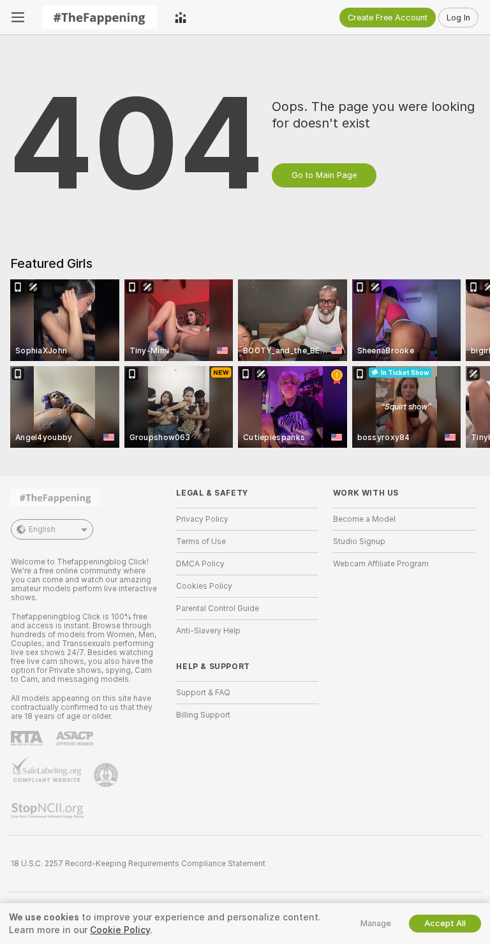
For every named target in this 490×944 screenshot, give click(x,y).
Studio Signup (359, 541)
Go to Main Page (324, 175)
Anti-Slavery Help (208, 630)
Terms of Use (201, 541)
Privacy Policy (202, 519)
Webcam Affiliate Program (381, 563)
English (42, 529)
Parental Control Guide (217, 608)
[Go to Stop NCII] (48, 810)
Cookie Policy (120, 930)
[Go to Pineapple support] (107, 775)
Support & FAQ (203, 692)
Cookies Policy (204, 586)
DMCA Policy (200, 563)
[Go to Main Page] (99, 17)
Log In (458, 17)
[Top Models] (180, 17)
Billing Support (203, 715)
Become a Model (364, 519)
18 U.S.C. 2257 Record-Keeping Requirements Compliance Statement (138, 863)
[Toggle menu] (18, 17)
